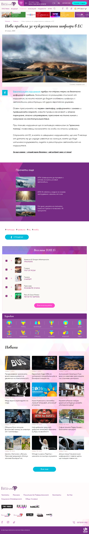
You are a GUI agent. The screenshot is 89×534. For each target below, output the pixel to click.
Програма (5, 9)
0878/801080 (66, 3)
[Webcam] (53, 3)
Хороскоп (9, 316)
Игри (50, 9)
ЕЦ (29, 230)
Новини (23, 9)
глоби (36, 230)
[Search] (54, 8)
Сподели (18, 237)
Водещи (14, 9)
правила (21, 230)
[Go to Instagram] (67, 9)
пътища (10, 230)
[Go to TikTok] (71, 9)
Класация (32, 9)
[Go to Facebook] (63, 9)
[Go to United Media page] (85, 530)
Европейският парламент (26, 92)
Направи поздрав (79, 3)
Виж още (44, 469)
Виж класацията (44, 305)
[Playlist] (58, 3)
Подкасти (42, 9)
